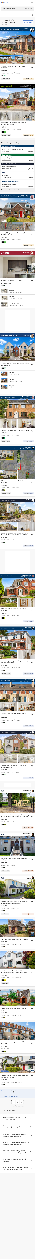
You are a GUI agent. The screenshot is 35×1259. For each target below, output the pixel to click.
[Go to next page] (22, 1102)
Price (3, 15)
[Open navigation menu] (32, 2)
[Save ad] (32, 67)
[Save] (32, 15)
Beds (15, 15)
